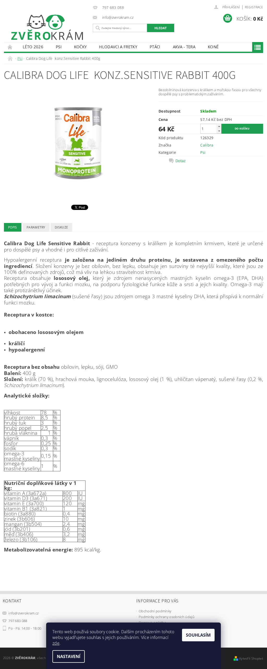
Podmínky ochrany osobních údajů (167, 616)
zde (55, 643)
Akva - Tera (184, 46)
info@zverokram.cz (23, 613)
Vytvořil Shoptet (251, 658)
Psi (59, 46)
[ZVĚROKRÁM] (47, 27)
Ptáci (155, 46)
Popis (12, 227)
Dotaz (180, 161)
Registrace (254, 7)
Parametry (36, 227)
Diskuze (61, 227)
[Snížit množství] (219, 130)
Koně (213, 46)
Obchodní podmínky (155, 611)
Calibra (206, 145)
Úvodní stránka (10, 46)
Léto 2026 (33, 46)
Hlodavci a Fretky (118, 46)
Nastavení (68, 656)
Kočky (80, 46)
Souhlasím (198, 635)
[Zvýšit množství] (219, 126)
